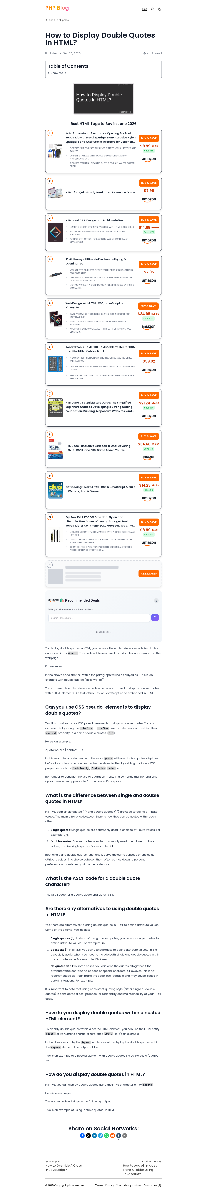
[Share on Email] (124, 1135)
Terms (99, 1185)
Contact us (150, 1185)
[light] (160, 9)
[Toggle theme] (156, 600)
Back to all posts (59, 20)
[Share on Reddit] (112, 1135)
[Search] (152, 9)
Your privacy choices (129, 1185)
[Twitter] (160, 1185)
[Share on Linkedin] (94, 1135)
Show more (58, 73)
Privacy (109, 1185)
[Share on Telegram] (100, 1135)
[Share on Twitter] (88, 1135)
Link (66, 835)
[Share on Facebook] (82, 1135)
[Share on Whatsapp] (106, 1135)
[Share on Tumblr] (118, 1135)
